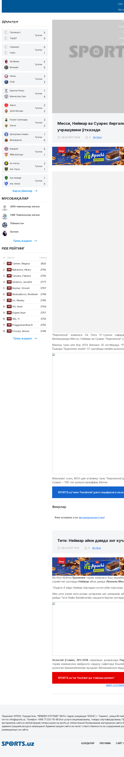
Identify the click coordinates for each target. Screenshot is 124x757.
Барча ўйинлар (22, 190)
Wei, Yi (14, 318)
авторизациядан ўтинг (91, 517)
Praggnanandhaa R (20, 325)
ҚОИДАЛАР (87, 743)
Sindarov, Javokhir (20, 282)
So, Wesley (16, 300)
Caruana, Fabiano (19, 275)
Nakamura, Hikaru (19, 269)
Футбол (97, 137)
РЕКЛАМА (105, 743)
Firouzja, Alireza (18, 331)
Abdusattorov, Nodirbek (23, 294)
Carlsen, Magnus (19, 263)
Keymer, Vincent (19, 288)
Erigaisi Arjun (17, 312)
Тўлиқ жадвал (22, 240)
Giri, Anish (15, 306)
